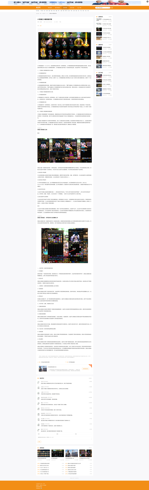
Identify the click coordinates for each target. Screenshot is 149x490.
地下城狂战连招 (72, 362)
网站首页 (50, 7)
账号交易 (72, 7)
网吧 (66, 10)
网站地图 (44, 485)
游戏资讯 (37, 485)
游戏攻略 (65, 7)
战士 (78, 10)
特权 (63, 10)
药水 (88, 10)
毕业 (81, 10)
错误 (51, 10)
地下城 (42, 10)
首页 (40, 13)
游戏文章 (43, 13)
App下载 (79, 7)
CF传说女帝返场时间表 (45, 362)
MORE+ (90, 378)
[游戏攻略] (38, 7)
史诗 (44, 10)
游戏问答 (41, 485)
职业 (83, 10)
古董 (61, 10)
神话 (54, 10)
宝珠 (76, 10)
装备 (56, 10)
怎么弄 (69, 10)
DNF (47, 13)
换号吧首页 (57, 7)
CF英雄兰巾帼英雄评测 (53, 13)
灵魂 (47, 10)
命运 (86, 10)
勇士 (59, 10)
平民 (71, 10)
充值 (49, 10)
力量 (74, 10)
